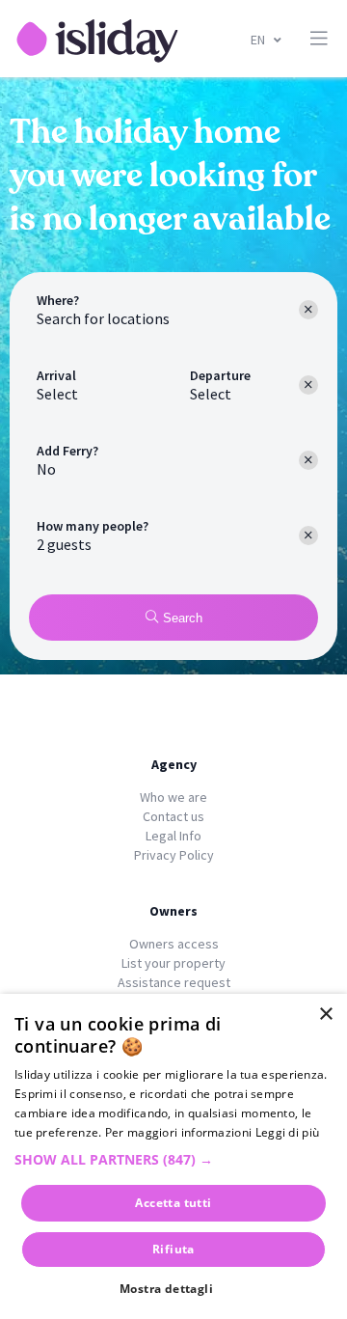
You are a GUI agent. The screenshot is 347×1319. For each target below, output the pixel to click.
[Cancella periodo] (308, 385)
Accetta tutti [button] (173, 1203)
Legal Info (173, 835)
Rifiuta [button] (173, 1249)
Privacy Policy (174, 855)
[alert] (173, 1156)
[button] (173, 1159)
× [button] (325, 1014)
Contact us (173, 816)
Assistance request (174, 982)
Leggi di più (287, 1132)
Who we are (173, 797)
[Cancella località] (308, 309)
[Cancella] (308, 460)
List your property (173, 963)
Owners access (174, 943)
